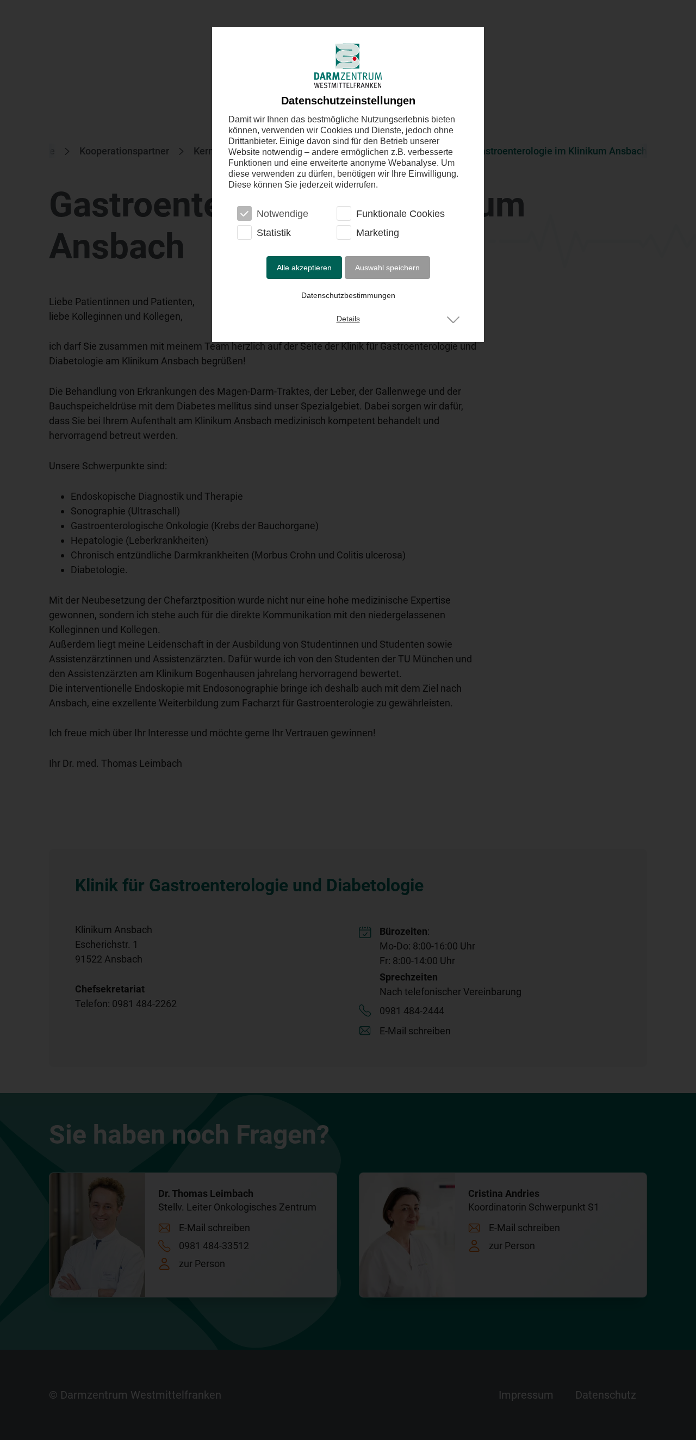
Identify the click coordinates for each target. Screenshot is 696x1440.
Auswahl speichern (387, 267)
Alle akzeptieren (304, 267)
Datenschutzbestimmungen (348, 295)
